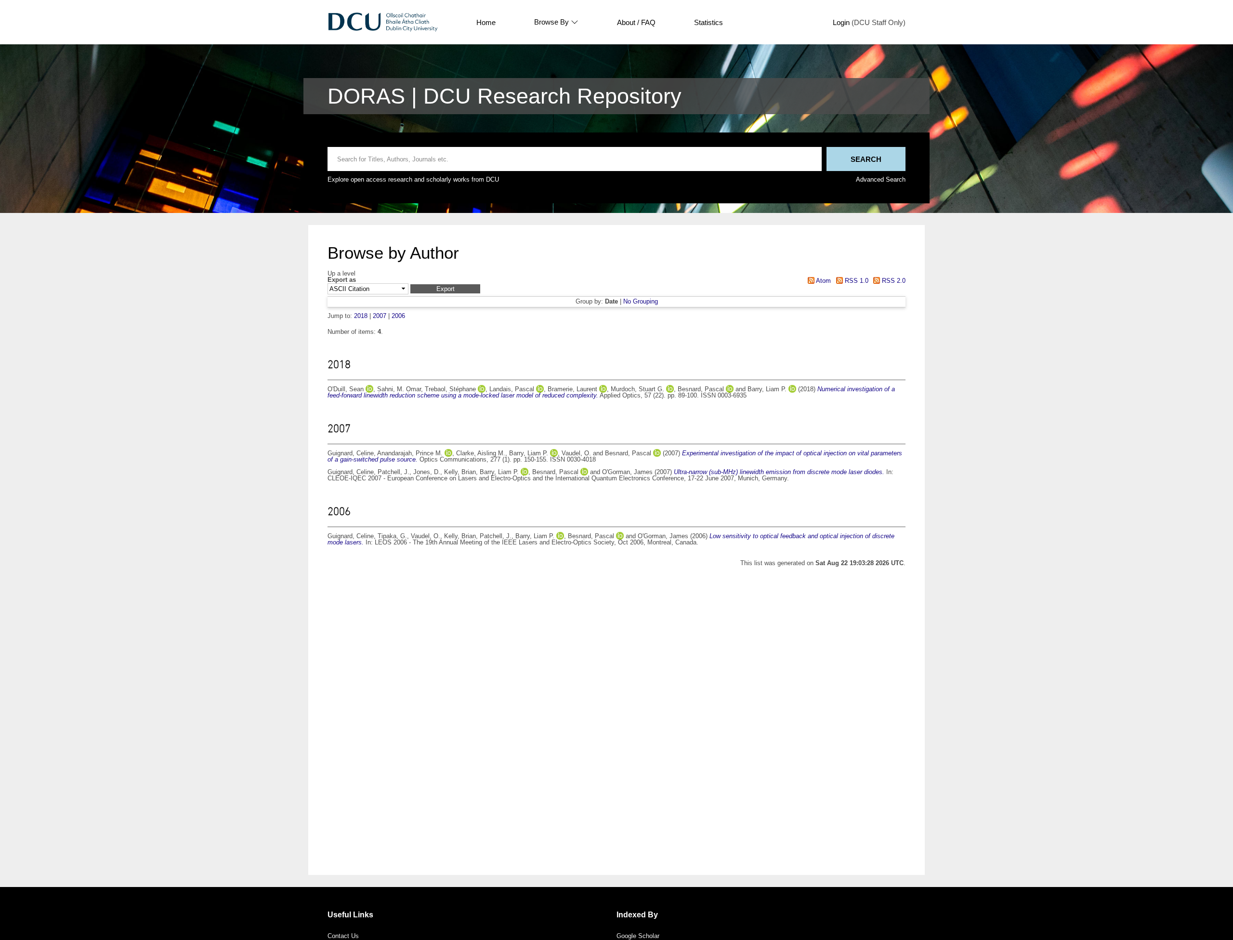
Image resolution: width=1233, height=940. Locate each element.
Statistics (708, 22)
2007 (379, 315)
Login (841, 22)
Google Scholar (637, 936)
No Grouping (640, 301)
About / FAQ (636, 22)
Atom (822, 280)
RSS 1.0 (855, 280)
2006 (398, 315)
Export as (342, 280)
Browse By (551, 22)
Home (486, 22)
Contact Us (343, 936)
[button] (445, 288)
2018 (360, 315)
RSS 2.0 (892, 280)
